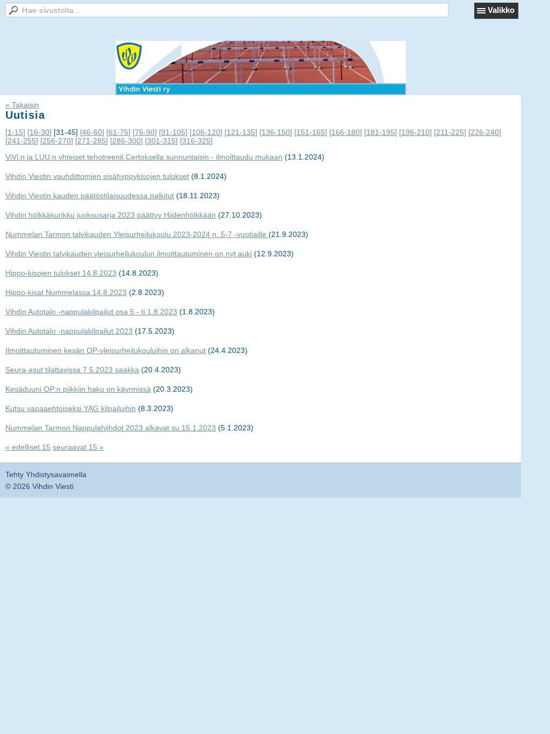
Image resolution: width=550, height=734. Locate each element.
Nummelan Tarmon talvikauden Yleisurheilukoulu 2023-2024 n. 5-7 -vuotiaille (137, 234)
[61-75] (118, 132)
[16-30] (39, 132)
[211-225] (450, 132)
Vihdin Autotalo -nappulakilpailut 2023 (69, 331)
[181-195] (380, 132)
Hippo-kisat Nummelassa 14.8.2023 (66, 292)
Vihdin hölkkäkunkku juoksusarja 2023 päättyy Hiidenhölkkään (110, 215)
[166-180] (345, 132)
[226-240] (484, 132)
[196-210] (415, 132)
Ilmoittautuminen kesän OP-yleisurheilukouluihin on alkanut (105, 350)
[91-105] (173, 132)
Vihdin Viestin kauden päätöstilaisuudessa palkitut (89, 195)
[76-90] (145, 132)
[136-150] (275, 132)
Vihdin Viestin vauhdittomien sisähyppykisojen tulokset (97, 176)
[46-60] (92, 132)
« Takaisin (22, 104)
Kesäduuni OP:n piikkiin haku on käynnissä (78, 389)
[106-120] (206, 132)
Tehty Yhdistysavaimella (45, 474)
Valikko (501, 10)
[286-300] (126, 140)
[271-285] (91, 140)
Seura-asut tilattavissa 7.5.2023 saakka (72, 369)
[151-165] (310, 132)
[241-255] (21, 140)
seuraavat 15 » (78, 447)
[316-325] (196, 140)
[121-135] (241, 132)
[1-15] (15, 132)
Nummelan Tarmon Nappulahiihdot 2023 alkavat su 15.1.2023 (110, 427)
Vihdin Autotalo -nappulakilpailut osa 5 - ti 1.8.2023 (91, 311)
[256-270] (56, 140)
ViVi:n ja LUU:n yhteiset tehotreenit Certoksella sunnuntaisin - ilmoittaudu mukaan (144, 157)
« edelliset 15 (27, 447)
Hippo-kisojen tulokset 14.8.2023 (61, 273)
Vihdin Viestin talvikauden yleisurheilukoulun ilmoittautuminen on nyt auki (128, 253)
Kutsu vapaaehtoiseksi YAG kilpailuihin (70, 408)
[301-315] (161, 140)
